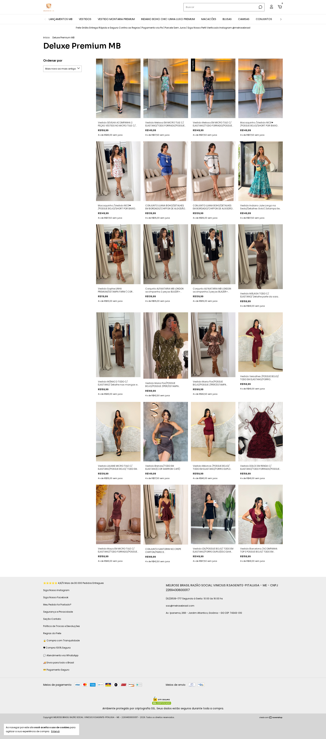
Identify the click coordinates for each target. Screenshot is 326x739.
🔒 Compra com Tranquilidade (61, 640)
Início (46, 37)
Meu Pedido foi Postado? (57, 604)
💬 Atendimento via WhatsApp (60, 655)
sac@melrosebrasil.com (180, 605)
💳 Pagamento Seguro (56, 669)
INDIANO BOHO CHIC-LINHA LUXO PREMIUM (168, 19)
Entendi (55, 731)
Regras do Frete (52, 633)
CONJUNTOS (264, 19)
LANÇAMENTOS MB (60, 19)
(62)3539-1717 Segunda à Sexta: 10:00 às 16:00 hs (194, 598)
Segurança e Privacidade (58, 611)
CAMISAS (243, 19)
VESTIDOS (85, 19)
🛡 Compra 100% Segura (57, 647)
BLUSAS (227, 19)
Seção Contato (52, 619)
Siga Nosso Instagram (56, 590)
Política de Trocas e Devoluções (61, 626)
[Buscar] (260, 7)
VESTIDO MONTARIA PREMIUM (116, 19)
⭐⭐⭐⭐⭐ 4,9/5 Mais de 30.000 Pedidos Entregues (73, 583)
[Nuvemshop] (271, 718)
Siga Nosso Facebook (55, 597)
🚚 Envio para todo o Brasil (58, 662)
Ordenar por (52, 61)
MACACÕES (208, 19)
